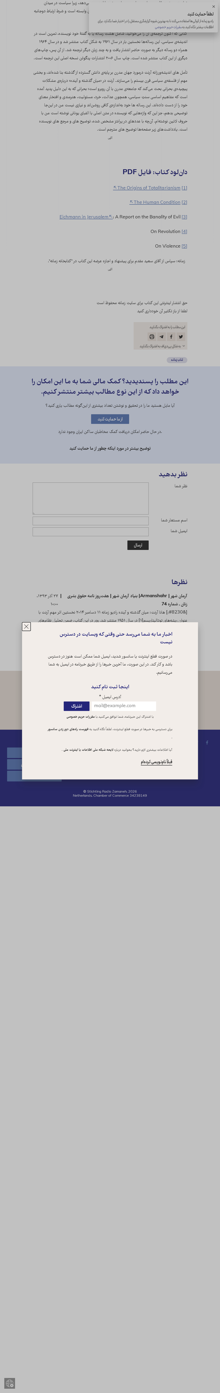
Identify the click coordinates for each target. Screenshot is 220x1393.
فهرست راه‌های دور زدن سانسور (68, 729)
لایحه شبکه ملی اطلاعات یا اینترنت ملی (88, 750)
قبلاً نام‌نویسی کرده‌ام (156, 762)
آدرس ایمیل (110, 697)
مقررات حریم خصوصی (80, 717)
